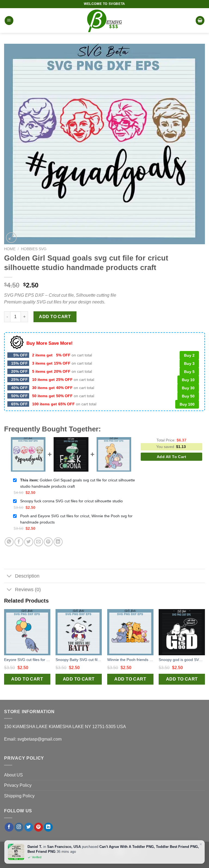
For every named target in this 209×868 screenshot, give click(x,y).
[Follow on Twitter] (28, 827)
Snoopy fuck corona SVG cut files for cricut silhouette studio (71, 501)
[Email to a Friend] (38, 541)
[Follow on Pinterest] (38, 827)
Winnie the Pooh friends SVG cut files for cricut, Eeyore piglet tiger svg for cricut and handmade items (130, 659)
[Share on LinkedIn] (58, 541)
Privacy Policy (18, 785)
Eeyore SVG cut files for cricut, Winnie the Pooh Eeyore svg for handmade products (27, 659)
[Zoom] (11, 237)
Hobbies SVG (34, 249)
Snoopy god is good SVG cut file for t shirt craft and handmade (182, 659)
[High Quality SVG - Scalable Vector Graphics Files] (104, 20)
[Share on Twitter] (28, 541)
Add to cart (55, 316)
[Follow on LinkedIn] (48, 827)
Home (10, 249)
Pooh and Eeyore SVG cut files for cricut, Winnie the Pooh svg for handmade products (76, 519)
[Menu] (9, 20)
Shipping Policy (19, 796)
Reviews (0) (28, 589)
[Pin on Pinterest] (48, 541)
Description (27, 576)
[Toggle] (9, 576)
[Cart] (200, 20)
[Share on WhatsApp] (9, 541)
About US (13, 775)
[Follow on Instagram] (18, 827)
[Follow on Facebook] (9, 827)
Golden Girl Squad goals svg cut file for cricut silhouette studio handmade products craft (77, 483)
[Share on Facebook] (18, 541)
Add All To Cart (171, 457)
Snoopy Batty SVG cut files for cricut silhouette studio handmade (79, 659)
